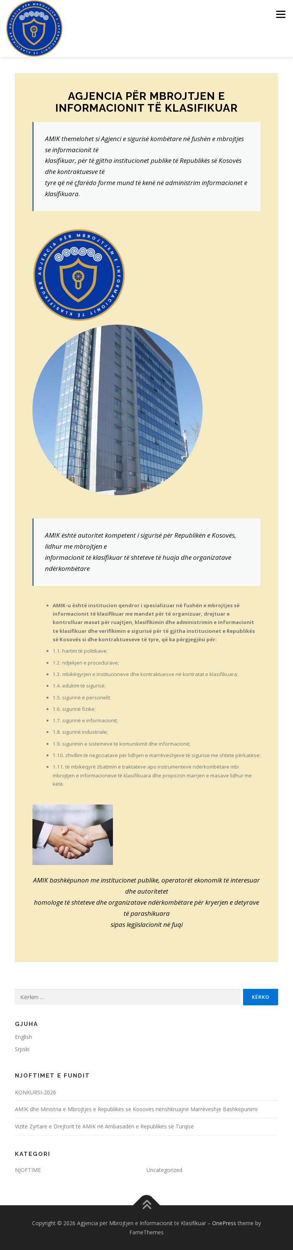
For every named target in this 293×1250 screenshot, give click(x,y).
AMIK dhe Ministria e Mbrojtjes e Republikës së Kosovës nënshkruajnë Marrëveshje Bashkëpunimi (136, 1109)
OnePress (224, 1223)
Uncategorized (164, 1170)
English (23, 1036)
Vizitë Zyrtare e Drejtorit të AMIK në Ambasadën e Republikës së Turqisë (104, 1126)
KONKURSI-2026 (35, 1092)
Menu (280, 14)
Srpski (22, 1049)
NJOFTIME (28, 1170)
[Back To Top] (146, 1205)
